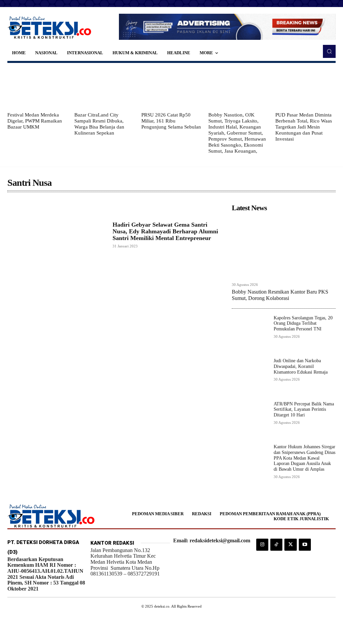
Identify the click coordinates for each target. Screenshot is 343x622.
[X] (290, 545)
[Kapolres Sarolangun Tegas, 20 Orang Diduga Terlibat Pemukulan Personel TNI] (250, 333)
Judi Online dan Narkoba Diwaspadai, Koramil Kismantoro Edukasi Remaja (301, 366)
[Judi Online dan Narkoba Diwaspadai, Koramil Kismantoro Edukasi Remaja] (250, 376)
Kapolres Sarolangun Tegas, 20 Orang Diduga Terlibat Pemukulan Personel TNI (303, 323)
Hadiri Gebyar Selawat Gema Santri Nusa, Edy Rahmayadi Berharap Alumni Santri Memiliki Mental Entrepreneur (165, 231)
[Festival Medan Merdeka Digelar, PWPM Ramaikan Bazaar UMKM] (37, 87)
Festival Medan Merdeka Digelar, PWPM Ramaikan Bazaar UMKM (34, 121)
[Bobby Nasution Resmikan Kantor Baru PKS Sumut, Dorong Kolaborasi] (284, 247)
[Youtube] (305, 545)
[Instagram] (262, 545)
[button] (329, 51)
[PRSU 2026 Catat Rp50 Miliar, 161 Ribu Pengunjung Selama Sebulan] (171, 87)
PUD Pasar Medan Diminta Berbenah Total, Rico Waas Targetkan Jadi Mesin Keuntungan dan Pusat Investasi (303, 127)
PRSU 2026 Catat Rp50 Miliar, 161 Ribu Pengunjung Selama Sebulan (171, 121)
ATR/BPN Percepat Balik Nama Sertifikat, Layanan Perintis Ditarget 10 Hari (304, 409)
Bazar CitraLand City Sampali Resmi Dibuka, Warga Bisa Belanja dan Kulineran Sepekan (99, 124)
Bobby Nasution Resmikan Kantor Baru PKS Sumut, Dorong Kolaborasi (280, 295)
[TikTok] (276, 545)
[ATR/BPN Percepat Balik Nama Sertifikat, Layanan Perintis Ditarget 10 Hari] (250, 419)
